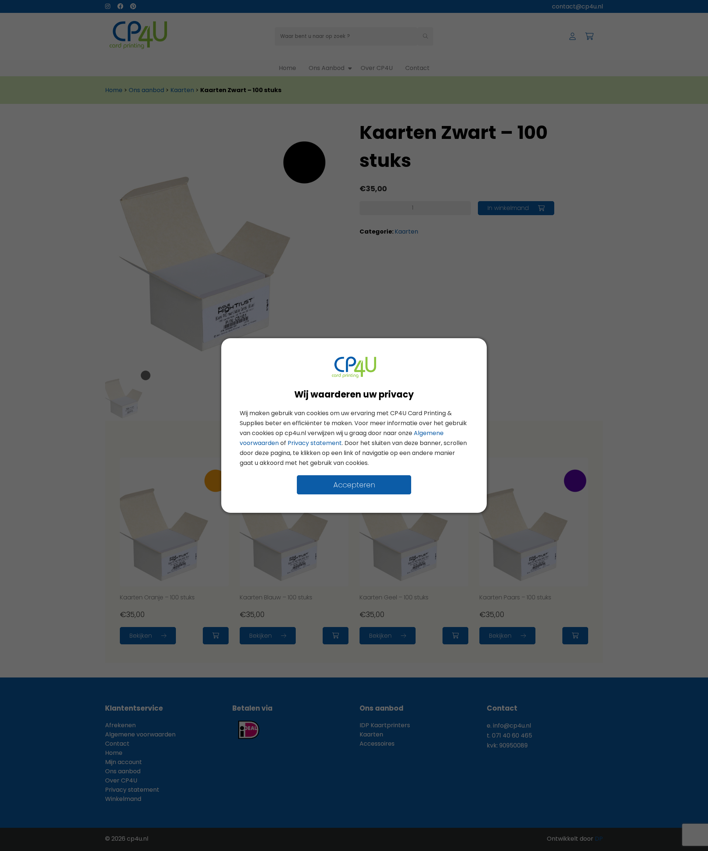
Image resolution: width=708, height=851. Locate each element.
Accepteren (354, 485)
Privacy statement (315, 443)
